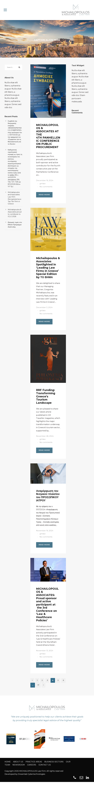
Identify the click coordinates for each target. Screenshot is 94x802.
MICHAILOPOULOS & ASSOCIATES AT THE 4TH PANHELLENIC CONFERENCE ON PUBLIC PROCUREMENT (48, 136)
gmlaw (43, 183)
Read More (44, 194)
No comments (46, 187)
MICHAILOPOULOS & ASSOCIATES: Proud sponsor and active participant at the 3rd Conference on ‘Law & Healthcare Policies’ (47, 604)
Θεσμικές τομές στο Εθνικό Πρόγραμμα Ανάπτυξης (15, 224)
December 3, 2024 (44, 307)
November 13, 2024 (44, 650)
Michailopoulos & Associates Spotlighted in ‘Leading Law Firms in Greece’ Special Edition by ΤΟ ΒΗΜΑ (48, 268)
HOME (8, 762)
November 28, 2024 (45, 436)
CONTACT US (45, 765)
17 (38, 685)
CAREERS (31, 765)
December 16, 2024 (44, 180)
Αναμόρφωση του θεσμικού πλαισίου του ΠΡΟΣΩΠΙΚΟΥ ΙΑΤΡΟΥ (47, 495)
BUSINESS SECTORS (54, 762)
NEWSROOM (18, 765)
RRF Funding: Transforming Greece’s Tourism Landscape (45, 396)
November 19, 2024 (44, 531)
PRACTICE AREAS (34, 762)
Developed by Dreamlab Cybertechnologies (25, 774)
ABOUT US (18, 762)
